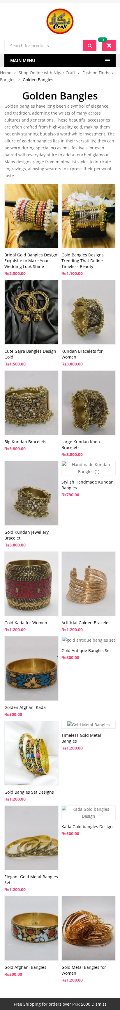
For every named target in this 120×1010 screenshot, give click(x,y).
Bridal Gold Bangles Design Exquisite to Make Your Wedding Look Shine (30, 260)
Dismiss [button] (99, 1004)
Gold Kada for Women (25, 622)
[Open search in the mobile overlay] (50, 45)
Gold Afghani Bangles (25, 967)
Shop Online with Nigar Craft (47, 72)
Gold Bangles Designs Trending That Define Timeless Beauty (82, 260)
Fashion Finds (95, 72)
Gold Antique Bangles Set (86, 650)
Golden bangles (19, 106)
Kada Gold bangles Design (87, 826)
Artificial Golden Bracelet (85, 622)
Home (5, 72)
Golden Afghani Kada (25, 707)
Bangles (7, 79)
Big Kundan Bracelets (25, 441)
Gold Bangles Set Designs (29, 792)
